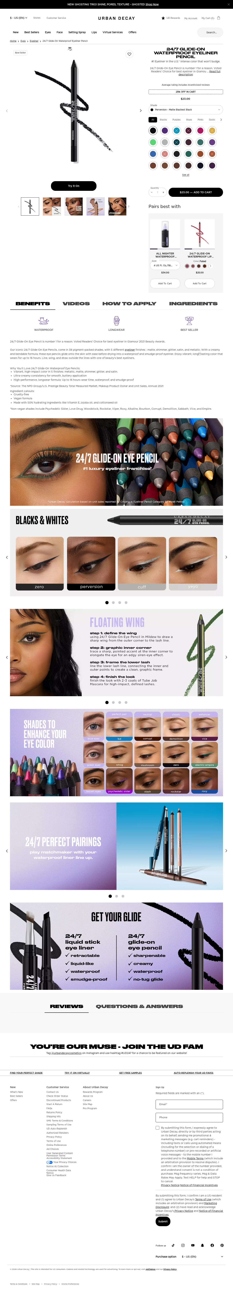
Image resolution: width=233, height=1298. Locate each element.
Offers (13, 1100)
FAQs (49, 1108)
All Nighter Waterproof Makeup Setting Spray (165, 255)
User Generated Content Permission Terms (59, 1154)
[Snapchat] (202, 1245)
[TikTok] (173, 1245)
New (13, 1087)
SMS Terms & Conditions (59, 1120)
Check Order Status (57, 1096)
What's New (16, 1092)
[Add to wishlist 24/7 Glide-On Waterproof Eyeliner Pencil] (129, 54)
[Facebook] (212, 1245)
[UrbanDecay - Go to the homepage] (116, 18)
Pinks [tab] (200, 119)
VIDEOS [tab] (76, 303)
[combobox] (186, 109)
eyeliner (130, 349)
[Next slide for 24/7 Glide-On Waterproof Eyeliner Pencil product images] (141, 111)
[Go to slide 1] (107, 602)
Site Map (87, 1104)
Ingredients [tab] (193, 303)
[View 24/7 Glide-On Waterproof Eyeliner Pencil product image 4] (95, 206)
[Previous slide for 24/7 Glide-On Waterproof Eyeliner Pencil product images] (7, 111)
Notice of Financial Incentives (199, 1185)
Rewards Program (92, 1092)
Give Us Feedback (56, 1175)
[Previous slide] (7, 557)
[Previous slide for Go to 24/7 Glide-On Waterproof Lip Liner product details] (187, 234)
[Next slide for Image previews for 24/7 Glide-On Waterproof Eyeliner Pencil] (129, 206)
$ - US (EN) (17, 17)
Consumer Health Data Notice (58, 1171)
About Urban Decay (95, 1087)
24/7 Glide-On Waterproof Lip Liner (200, 255)
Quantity (155, 188)
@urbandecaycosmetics (66, 1053)
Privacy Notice (170, 1185)
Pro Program (90, 1108)
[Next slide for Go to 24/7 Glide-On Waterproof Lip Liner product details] (212, 234)
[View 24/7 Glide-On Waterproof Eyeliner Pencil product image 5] (117, 206)
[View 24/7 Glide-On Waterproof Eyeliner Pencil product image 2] (52, 206)
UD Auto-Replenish (56, 1128)
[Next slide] (226, 557)
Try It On (82, 185)
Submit (163, 1221)
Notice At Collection (57, 1166)
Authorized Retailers (57, 1133)
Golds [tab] (212, 119)
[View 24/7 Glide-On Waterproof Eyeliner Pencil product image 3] (74, 206)
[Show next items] (221, 120)
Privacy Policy (54, 1137)
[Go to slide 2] (113, 602)
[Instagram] (183, 1245)
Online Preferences (56, 1145)
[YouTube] (193, 1245)
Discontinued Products (58, 1100)
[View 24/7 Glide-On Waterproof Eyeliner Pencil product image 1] (30, 206)
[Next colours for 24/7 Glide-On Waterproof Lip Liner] (210, 266)
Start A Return (54, 1104)
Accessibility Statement (59, 1158)
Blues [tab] (189, 119)
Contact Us (52, 1092)
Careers (87, 1100)
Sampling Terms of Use (58, 1124)
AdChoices (150, 1269)
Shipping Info (53, 1116)
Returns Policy (54, 1112)
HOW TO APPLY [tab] (129, 303)
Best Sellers (16, 1096)
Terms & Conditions (18, 1284)
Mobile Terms (195, 1158)
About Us (88, 1096)
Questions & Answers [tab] (139, 1006)
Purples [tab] (177, 119)
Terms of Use (53, 1141)
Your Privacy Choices (64, 1162)
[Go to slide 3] (119, 602)
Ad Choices (52, 1149)
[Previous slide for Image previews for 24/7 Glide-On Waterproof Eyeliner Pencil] (19, 206)
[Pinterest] (222, 1245)
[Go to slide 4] (126, 602)
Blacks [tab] (163, 119)
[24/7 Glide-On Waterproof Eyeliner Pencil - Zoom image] (74, 111)
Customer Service (56, 18)
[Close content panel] (228, 4)
